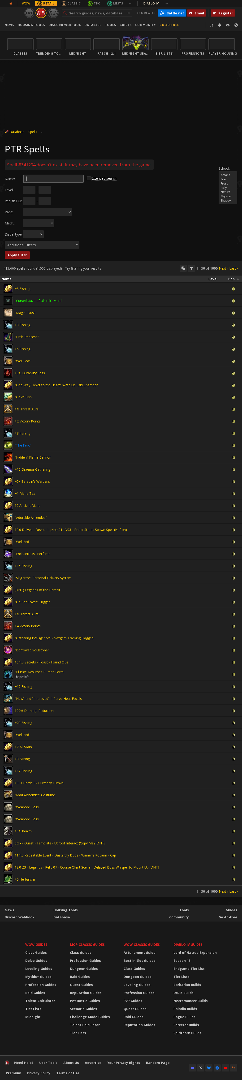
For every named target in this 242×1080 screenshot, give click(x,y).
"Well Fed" (22, 361)
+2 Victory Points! (28, 421)
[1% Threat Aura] (8, 408)
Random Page (158, 1062)
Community (145, 25)
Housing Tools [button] (31, 25)
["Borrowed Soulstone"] (8, 649)
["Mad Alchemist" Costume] (8, 794)
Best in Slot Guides (140, 960)
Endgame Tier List (189, 968)
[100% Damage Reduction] (8, 710)
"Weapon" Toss (27, 807)
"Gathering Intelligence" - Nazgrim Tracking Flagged (54, 638)
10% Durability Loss (30, 373)
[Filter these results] (191, 268)
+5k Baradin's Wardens (32, 481)
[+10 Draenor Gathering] (8, 469)
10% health (23, 831)
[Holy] (228, 188)
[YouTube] (225, 1067)
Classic (74, 3)
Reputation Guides (86, 992)
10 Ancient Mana (27, 505)
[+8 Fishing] (8, 433)
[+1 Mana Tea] (8, 493)
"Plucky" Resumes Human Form (39, 672)
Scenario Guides (83, 1009)
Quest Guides (81, 984)
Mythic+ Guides (38, 976)
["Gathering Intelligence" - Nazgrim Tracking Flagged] (8, 637)
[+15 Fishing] (8, 565)
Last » (233, 268)
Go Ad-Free (169, 25)
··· (131, 3)
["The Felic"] (8, 445)
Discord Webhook (65, 25)
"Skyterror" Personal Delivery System (43, 578)
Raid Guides (35, 992)
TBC (97, 3)
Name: (10, 178)
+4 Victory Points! (28, 626)
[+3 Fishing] (8, 288)
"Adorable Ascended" (31, 517)
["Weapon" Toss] (8, 806)
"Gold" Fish (23, 397)
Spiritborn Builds (187, 1033)
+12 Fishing (23, 771)
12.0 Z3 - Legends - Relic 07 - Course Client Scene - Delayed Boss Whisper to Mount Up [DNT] (87, 867)
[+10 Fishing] (8, 686)
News (9, 25)
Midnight (33, 1017)
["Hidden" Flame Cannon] (8, 457)
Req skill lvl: (13, 201)
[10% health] (8, 830)
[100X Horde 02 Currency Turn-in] (8, 782)
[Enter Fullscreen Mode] (211, 25)
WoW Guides (36, 944)
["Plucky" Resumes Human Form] (8, 674)
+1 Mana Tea (25, 493)
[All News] (11, 3)
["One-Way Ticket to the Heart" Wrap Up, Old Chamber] (8, 384)
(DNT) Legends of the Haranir (37, 590)
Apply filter (17, 255)
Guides (126, 25)
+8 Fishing (22, 433)
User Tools (48, 1062)
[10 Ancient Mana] (8, 505)
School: (224, 168)
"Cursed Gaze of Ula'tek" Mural (38, 300)
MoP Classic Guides (87, 944)
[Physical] (228, 196)
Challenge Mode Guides (90, 1017)
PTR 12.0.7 (53, 13)
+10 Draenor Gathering (32, 469)
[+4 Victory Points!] (8, 625)
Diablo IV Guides (188, 944)
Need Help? (23, 1062)
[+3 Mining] (8, 758)
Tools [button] (110, 25)
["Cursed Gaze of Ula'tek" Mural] (8, 300)
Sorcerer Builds (186, 1025)
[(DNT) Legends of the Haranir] (8, 589)
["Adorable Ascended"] (8, 517)
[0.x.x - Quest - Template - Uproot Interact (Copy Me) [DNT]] (8, 843)
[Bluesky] (208, 1067)
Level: (9, 190)
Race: (9, 212)
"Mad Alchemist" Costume (35, 795)
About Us (71, 1062)
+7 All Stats (23, 746)
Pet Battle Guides (85, 1000)
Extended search (104, 178)
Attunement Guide (140, 952)
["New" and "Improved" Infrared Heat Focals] (8, 698)
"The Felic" (23, 445)
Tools (184, 910)
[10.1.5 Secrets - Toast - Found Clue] (8, 662)
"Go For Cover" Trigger (32, 602)
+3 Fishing (22, 288)
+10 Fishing (23, 686)
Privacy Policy (38, 1073)
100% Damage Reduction (34, 710)
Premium (13, 1073)
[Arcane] (228, 175)
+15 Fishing (23, 566)
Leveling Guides (38, 968)
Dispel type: (13, 234)
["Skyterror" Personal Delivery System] (8, 577)
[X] (200, 1067)
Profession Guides (40, 984)
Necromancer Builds (190, 1000)
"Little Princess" (27, 337)
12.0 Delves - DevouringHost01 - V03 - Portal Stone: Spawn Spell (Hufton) (71, 529)
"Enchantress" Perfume (32, 553)
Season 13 (181, 960)
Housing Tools (65, 910)
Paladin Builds (185, 1009)
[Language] (236, 25)
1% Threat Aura (27, 409)
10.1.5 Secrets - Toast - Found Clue (41, 662)
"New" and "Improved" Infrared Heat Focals (48, 698)
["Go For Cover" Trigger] (8, 601)
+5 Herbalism (25, 879)
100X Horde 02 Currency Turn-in (39, 783)
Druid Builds (183, 992)
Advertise (93, 1062)
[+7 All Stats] (8, 746)
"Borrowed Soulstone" (32, 650)
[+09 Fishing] (8, 722)
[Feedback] (227, 25)
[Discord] (192, 1067)
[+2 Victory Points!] (8, 421)
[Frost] (228, 183)
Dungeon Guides (84, 968)
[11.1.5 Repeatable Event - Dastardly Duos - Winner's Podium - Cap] (8, 855)
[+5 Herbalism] (8, 879)
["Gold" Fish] (8, 396)
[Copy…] (183, 268)
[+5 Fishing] (8, 348)
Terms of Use (67, 1073)
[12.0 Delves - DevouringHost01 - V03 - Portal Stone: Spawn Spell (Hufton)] (8, 529)
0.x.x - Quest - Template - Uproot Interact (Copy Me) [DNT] (60, 843)
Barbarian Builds (187, 984)
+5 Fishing (22, 349)
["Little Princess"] (8, 336)
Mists (118, 3)
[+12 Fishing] (8, 770)
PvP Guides (133, 1000)
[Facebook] (217, 1067)
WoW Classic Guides (142, 944)
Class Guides (36, 952)
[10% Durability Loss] (8, 372)
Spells (32, 131)
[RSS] (233, 1067)
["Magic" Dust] (8, 312)
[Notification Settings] (219, 25)
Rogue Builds (184, 1017)
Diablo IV (156, 3)
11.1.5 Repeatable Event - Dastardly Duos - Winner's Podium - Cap (65, 855)
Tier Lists (33, 1009)
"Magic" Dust (25, 312)
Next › (223, 268)
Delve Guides (36, 960)
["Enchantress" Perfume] (8, 553)
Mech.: (10, 223)
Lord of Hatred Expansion (195, 952)
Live (29, 13)
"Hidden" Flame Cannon (33, 457)
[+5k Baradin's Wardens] (8, 481)
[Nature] (228, 192)
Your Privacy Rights (123, 1062)
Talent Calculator (40, 1000)
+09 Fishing (23, 722)
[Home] (7, 1064)
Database (93, 25)
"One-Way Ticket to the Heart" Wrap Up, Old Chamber (56, 385)
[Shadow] (228, 200)
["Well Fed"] (8, 360)
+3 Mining (22, 759)
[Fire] (228, 179)
